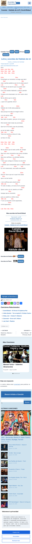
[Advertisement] (16, 34)
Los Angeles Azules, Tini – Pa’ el (17, 477)
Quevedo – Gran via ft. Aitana (12, 318)
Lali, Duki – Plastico (9, 321)
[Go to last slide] (5, 359)
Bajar (17, 52)
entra (18, 3)
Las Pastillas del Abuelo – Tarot (17, 461)
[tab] (14, 373)
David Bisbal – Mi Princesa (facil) (26, 333)
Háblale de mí (4, 326)
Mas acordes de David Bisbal (16, 213)
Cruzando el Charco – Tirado (17, 469)
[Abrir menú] (29, 3)
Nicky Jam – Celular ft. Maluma (12, 316)
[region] (16, 526)
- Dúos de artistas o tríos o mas (21, 7)
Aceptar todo (16, 532)
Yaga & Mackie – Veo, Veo (16, 485)
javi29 (13, 12)
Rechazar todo (16, 540)
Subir (12, 52)
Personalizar (16, 536)
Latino (27, 52)
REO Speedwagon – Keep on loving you (19, 502)
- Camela (4, 7)
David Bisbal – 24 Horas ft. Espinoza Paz (15, 310)
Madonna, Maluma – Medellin (7, 333)
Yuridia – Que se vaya (15, 453)
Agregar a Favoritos (9, 296)
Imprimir (6, 55)
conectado (17, 384)
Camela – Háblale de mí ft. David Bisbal (16, 225)
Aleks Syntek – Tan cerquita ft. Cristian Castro (17, 313)
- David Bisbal (10, 7)
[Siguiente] (26, 359)
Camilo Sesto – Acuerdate (16, 494)
